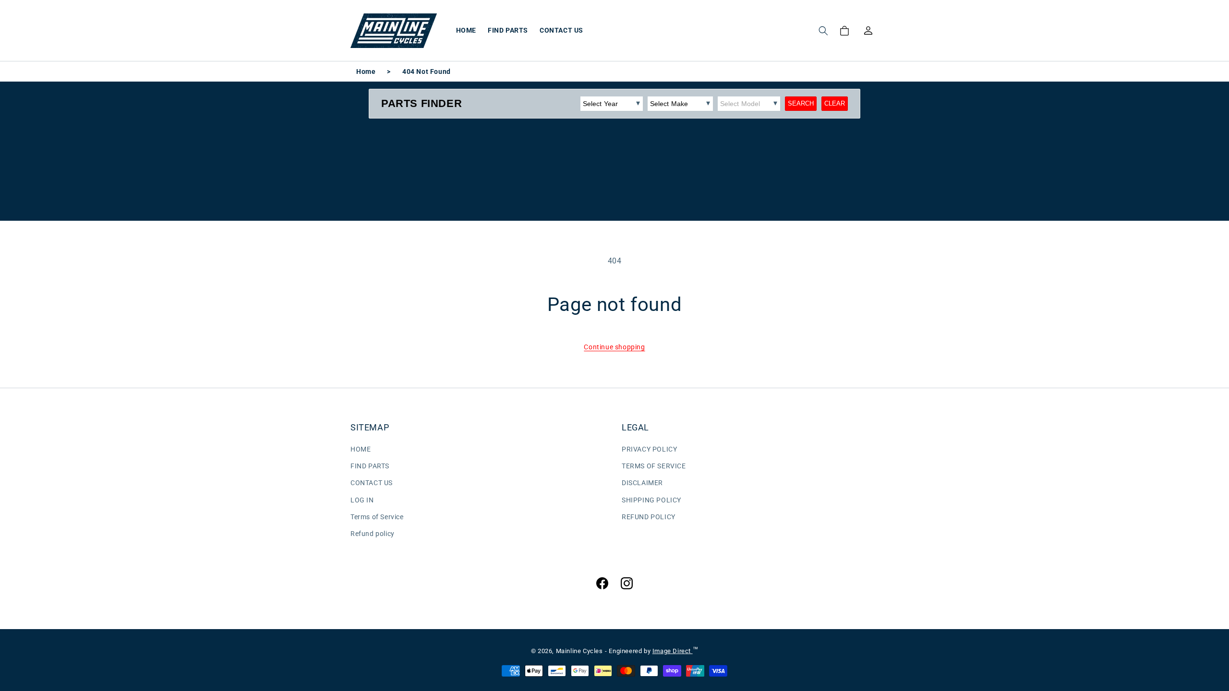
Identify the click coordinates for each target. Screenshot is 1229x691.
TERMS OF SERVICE (654, 466)
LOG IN (362, 500)
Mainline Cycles (579, 651)
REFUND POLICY (648, 517)
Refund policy (372, 533)
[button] (823, 30)
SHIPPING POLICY (651, 500)
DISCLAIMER (642, 483)
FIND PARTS (369, 466)
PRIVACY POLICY (649, 449)
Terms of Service (377, 517)
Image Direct (672, 651)
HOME (360, 449)
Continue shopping (614, 347)
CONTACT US (371, 483)
